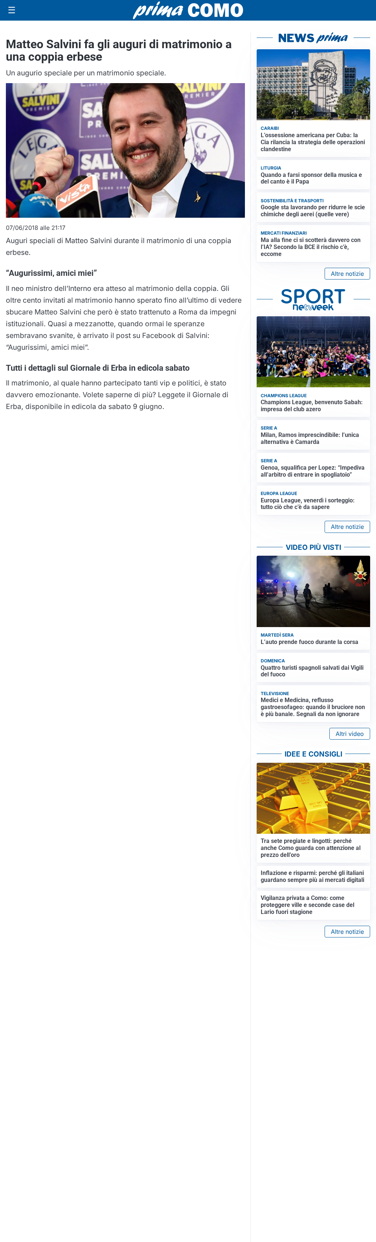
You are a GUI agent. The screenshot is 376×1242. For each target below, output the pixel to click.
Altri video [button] (350, 733)
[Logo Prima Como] (188, 10)
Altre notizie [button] (347, 273)
